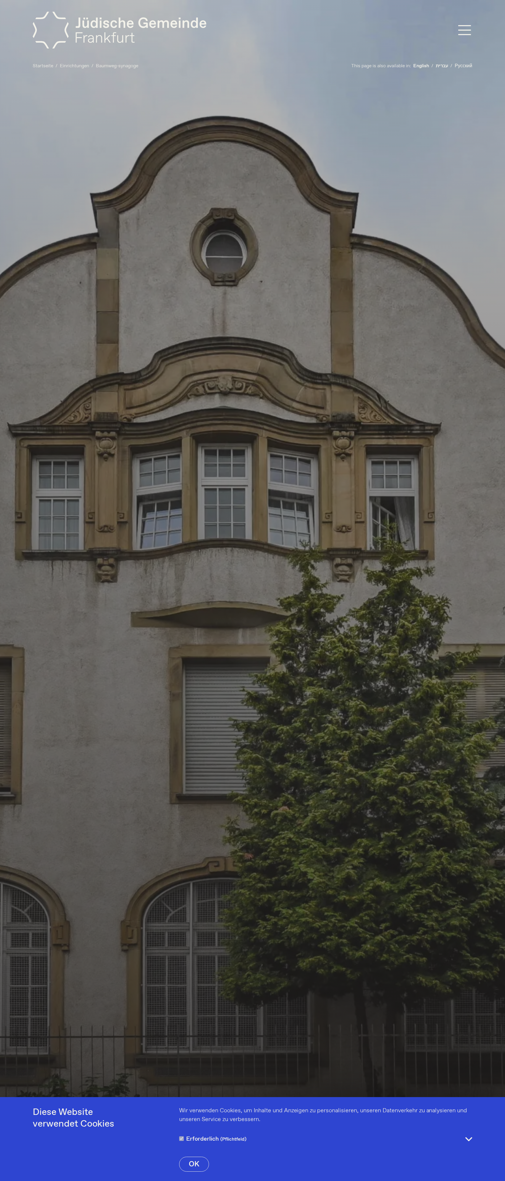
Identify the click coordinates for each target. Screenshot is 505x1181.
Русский (463, 66)
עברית (442, 66)
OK (194, 1164)
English (421, 66)
